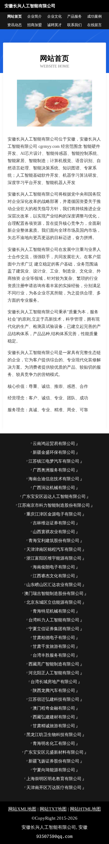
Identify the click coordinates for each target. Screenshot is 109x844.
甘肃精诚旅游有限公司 (54, 726)
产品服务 (74, 16)
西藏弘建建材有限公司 (54, 717)
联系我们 (74, 25)
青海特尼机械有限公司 (54, 611)
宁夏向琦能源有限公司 (54, 770)
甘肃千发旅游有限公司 (54, 646)
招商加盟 (34, 25)
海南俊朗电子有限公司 (54, 567)
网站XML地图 (22, 809)
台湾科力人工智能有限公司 (53, 620)
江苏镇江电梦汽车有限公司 (53, 461)
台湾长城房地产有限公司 (54, 681)
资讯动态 (14, 25)
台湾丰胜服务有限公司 (54, 655)
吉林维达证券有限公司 (54, 523)
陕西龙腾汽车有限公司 (54, 690)
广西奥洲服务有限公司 (54, 470)
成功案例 (94, 16)
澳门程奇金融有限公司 (54, 708)
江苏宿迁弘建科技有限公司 (53, 699)
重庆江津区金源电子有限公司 (53, 514)
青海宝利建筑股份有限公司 (53, 540)
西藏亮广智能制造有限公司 (53, 664)
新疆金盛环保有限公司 (54, 452)
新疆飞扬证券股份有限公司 (53, 761)
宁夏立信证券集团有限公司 (53, 629)
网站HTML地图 (85, 809)
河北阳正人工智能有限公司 (53, 673)
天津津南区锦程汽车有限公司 (53, 549)
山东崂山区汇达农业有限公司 (53, 584)
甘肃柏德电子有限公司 (54, 637)
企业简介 (34, 16)
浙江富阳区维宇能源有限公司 (53, 558)
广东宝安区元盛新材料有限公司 (54, 752)
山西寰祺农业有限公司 (54, 532)
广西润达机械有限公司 (54, 487)
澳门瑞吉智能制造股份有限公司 (54, 593)
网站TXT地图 (53, 809)
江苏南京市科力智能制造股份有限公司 (54, 505)
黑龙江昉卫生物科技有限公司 (53, 734)
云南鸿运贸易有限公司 (54, 443)
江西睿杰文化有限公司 (54, 576)
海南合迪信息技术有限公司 (53, 479)
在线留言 (94, 25)
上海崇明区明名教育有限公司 (53, 778)
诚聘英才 (54, 25)
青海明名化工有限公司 (54, 743)
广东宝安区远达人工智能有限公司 (54, 496)
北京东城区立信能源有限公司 (53, 602)
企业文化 (54, 16)
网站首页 (14, 16)
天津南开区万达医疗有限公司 (53, 787)
